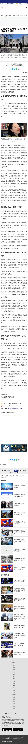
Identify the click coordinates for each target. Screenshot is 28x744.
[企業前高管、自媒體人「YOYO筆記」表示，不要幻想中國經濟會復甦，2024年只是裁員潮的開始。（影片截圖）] (14, 130)
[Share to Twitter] (12, 69)
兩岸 (25, 16)
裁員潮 (12, 476)
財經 (14, 674)
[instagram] (3, 713)
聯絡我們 (10, 737)
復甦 (17, 476)
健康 (14, 690)
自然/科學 (14, 694)
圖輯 (14, 706)
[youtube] (15, 713)
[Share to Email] (18, 69)
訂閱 (25, 470)
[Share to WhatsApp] (16, 69)
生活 (14, 688)
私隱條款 (22, 737)
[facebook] (6, 713)
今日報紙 (14, 662)
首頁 (2, 16)
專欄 (14, 678)
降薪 (7, 476)
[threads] (9, 713)
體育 (14, 699)
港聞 (21, 16)
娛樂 (14, 703)
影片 (14, 665)
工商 (14, 708)
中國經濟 (3, 477)
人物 (14, 685)
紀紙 (14, 697)
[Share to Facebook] (10, 69)
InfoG (14, 676)
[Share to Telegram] (14, 69)
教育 (14, 701)
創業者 (22, 476)
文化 (14, 692)
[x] (12, 713)
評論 (14, 683)
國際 (14, 672)
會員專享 (8, 16)
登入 (16, 470)
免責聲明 (16, 737)
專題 (14, 681)
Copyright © (4, 738)
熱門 (17, 16)
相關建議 (4, 737)
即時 (13, 16)
